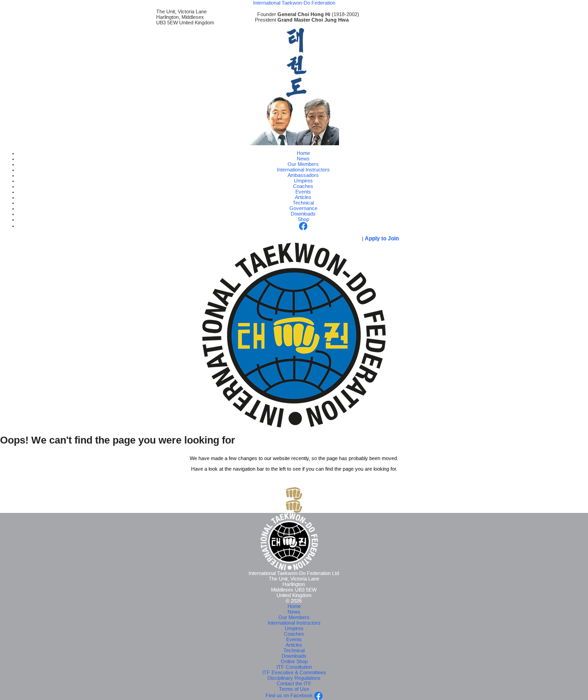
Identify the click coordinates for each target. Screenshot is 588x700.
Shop (303, 219)
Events (303, 191)
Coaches (303, 186)
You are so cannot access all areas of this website (275, 238)
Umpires (303, 180)
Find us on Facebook (290, 695)
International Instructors (303, 169)
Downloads (303, 213)
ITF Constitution (294, 667)
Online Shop (294, 661)
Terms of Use (294, 689)
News (303, 158)
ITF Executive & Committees (294, 672)
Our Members (303, 164)
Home (303, 153)
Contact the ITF (294, 683)
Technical (303, 202)
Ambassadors (303, 175)
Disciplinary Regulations (294, 678)
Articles (303, 197)
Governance (303, 208)
